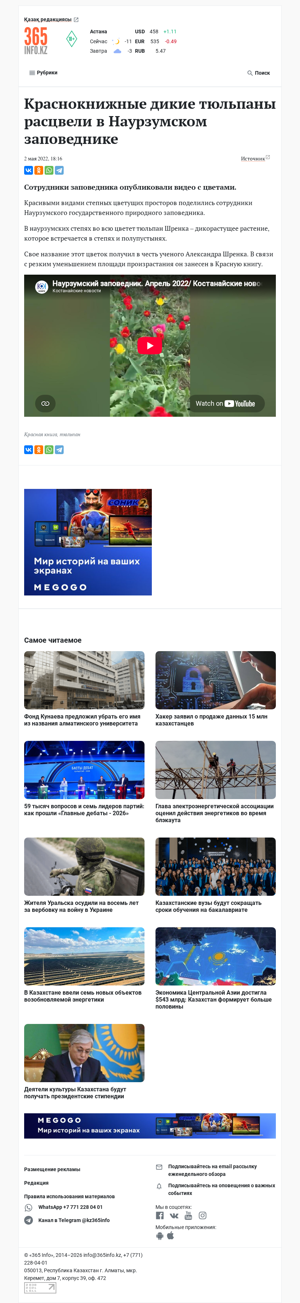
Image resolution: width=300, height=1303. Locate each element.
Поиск (262, 73)
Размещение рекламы (52, 1169)
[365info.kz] (45, 41)
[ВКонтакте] (28, 170)
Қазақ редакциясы (48, 19)
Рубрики (46, 72)
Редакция (36, 1183)
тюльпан (70, 434)
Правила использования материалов (69, 1196)
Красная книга (40, 434)
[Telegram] (59, 170)
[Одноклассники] (38, 170)
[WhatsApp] (49, 170)
